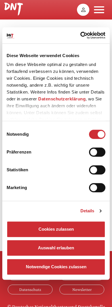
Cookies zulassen (56, 229)
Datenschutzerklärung (62, 98)
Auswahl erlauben (56, 247)
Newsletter (82, 289)
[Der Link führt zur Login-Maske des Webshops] (83, 10)
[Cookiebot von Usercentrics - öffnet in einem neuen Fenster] (80, 35)
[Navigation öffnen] (99, 10)
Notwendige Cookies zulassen (56, 266)
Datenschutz (30, 289)
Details (87, 210)
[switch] (97, 152)
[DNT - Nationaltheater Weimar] (13, 8)
